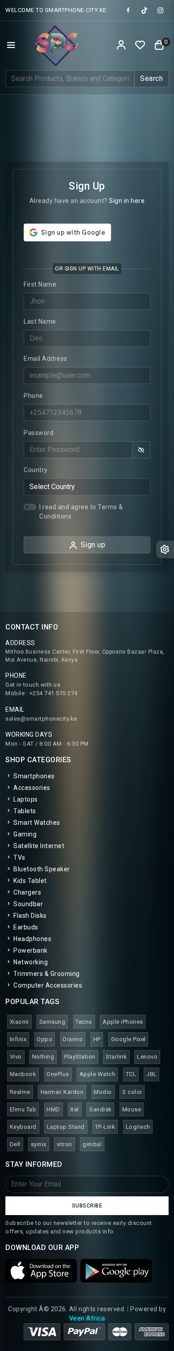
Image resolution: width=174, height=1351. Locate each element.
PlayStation (79, 1056)
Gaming (24, 834)
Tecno (83, 1021)
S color (132, 1092)
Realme (20, 1092)
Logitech (138, 1126)
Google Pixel (128, 1039)
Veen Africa (87, 1318)
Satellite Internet (38, 845)
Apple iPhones (123, 1021)
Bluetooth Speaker (41, 869)
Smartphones (33, 776)
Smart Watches (36, 822)
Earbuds (25, 927)
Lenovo (147, 1056)
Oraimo (72, 1039)
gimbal (92, 1144)
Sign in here (127, 200)
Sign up (93, 544)
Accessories (31, 787)
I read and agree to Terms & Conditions (81, 511)
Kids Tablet (29, 880)
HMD (53, 1109)
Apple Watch (97, 1074)
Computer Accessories (47, 985)
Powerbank (30, 950)
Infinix (18, 1039)
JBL (151, 1074)
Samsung (52, 1021)
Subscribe (87, 1206)
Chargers (26, 892)
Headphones (31, 938)
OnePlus (57, 1074)
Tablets (24, 811)
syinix (38, 1144)
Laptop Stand (66, 1126)
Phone (33, 395)
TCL (131, 1074)
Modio (103, 1092)
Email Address (45, 358)
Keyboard (23, 1126)
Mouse (131, 1109)
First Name (40, 284)
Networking (30, 962)
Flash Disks (29, 915)
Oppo (44, 1039)
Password (39, 432)
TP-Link (105, 1126)
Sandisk (100, 1109)
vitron (64, 1144)
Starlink (116, 1056)
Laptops (25, 799)
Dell (15, 1144)
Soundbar (27, 904)
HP (97, 1039)
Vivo (16, 1056)
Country (36, 469)
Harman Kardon (62, 1092)
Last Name (40, 321)
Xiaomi (19, 1021)
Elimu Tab (23, 1109)
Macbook (23, 1074)
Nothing (43, 1056)
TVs (18, 857)
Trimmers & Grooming (46, 973)
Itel (74, 1109)
